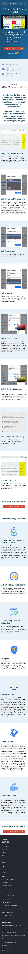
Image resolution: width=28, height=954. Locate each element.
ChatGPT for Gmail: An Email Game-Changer (13, 929)
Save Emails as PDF (7, 899)
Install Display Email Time (14, 48)
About (3, 862)
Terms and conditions (8, 879)
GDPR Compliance (6, 889)
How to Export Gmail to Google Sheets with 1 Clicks (14, 937)
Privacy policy (5, 882)
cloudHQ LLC (5, 950)
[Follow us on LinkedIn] (3, 842)
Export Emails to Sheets (8, 896)
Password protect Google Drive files (11, 925)
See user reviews (9, 75)
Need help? (5, 869)
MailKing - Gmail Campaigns (9, 905)
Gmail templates (6, 945)
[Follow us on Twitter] (5, 842)
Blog (3, 855)
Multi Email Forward (7, 912)
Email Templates (6, 902)
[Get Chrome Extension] (16, 53)
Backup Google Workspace (9, 932)
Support (13, 3)
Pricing (4, 3)
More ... (4, 919)
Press (3, 859)
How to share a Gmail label (9, 942)
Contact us (4, 872)
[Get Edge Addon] (18, 53)
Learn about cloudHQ (10, 70)
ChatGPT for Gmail (7, 909)
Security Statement (7, 885)
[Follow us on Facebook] (8, 842)
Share (20, 3)
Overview (4, 849)
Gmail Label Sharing (7, 915)
